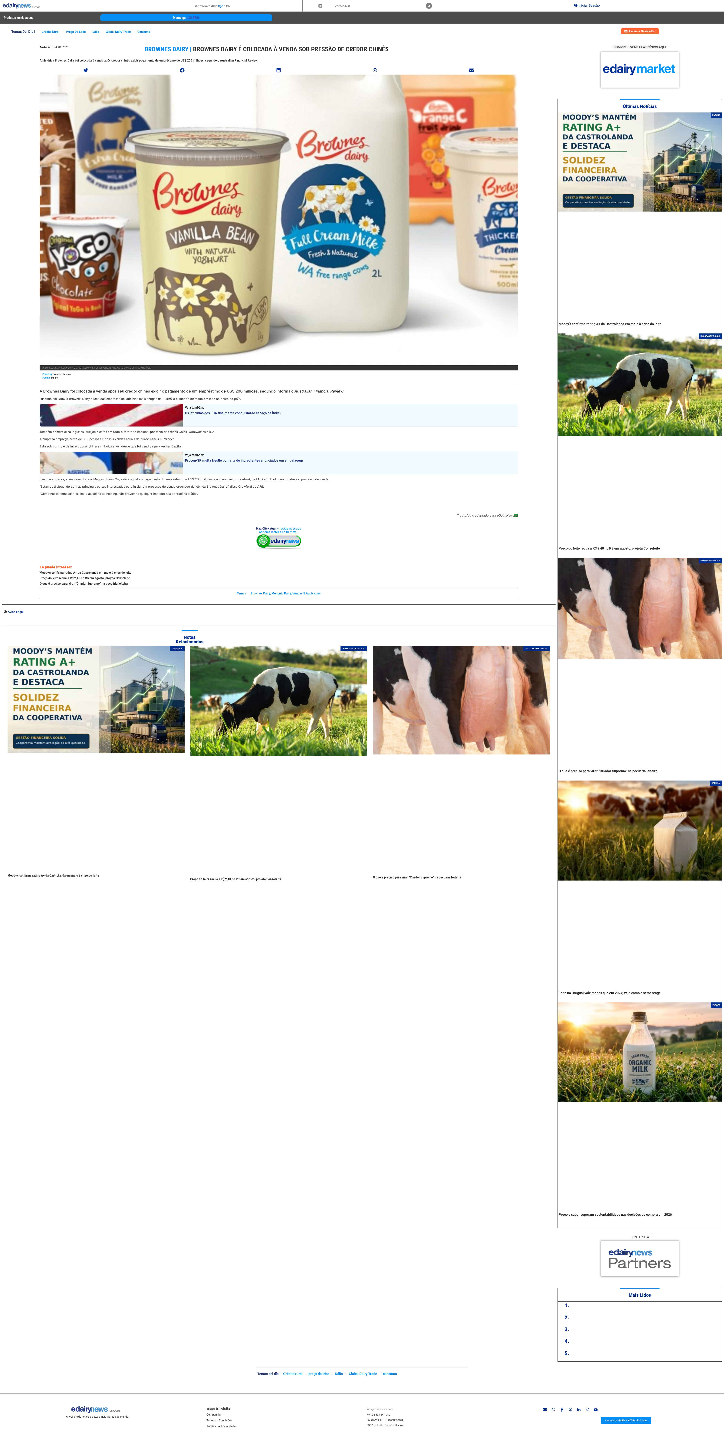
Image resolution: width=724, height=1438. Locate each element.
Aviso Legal (16, 612)
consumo (143, 32)
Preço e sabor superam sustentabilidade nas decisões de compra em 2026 (615, 1214)
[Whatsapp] (553, 1409)
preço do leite (76, 32)
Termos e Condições (219, 1420)
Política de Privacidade (220, 1426)
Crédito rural (50, 32)
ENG (213, 5)
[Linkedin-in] (579, 1409)
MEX (205, 5)
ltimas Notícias (641, 106)
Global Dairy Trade (118, 32)
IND (228, 5)
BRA (220, 5)
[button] (429, 6)
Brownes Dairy (260, 593)
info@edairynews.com (380, 1409)
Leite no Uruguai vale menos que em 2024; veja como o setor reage (610, 993)
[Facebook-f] (562, 1409)
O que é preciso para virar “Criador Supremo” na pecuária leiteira (84, 583)
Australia (45, 47)
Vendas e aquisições (306, 593)
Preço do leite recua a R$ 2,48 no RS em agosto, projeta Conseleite (85, 578)
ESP (197, 5)
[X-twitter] (570, 1409)
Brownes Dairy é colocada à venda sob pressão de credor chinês (291, 49)
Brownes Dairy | (168, 49)
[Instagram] (587, 1409)
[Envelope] (545, 1409)
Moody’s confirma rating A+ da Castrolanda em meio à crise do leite (85, 572)
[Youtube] (596, 1409)
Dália (95, 32)
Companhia (213, 1414)
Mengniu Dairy (281, 593)
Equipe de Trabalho (218, 1408)
